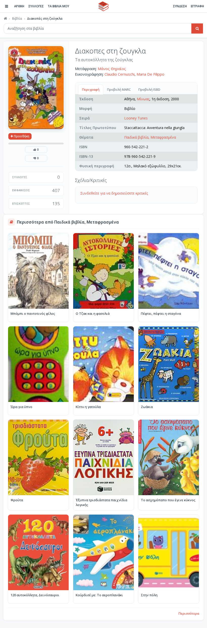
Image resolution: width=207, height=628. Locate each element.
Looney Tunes (136, 118)
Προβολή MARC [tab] (119, 89)
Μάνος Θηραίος (112, 68)
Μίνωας (143, 99)
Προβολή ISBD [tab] (149, 89)
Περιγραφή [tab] (90, 89)
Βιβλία (17, 18)
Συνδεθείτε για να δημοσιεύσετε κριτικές (114, 193)
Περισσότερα (188, 613)
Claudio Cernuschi (120, 74)
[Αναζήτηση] (197, 28)
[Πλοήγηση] (6, 6)
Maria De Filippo (150, 74)
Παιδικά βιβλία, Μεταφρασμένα (150, 137)
